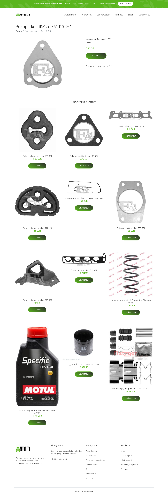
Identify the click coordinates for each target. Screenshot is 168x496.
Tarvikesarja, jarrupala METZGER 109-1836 (130, 388)
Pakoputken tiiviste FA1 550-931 (131, 228)
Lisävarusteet (103, 14)
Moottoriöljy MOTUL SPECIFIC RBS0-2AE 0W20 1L (37, 411)
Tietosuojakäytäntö (129, 464)
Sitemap (124, 469)
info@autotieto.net (59, 459)
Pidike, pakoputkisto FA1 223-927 (37, 300)
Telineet (119, 14)
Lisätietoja (96, 56)
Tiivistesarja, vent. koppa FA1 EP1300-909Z (84, 198)
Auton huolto (91, 451)
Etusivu (19, 31)
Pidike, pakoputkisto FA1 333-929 (37, 228)
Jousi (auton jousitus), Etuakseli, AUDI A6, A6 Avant (131, 301)
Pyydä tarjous (125, 4)
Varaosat (87, 14)
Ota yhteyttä (126, 455)
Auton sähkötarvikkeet (95, 460)
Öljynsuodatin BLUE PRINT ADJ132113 (84, 364)
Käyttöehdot (126, 460)
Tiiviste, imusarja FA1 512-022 (84, 270)
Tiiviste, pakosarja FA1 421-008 (130, 126)
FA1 (109, 39)
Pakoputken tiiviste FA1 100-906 (84, 156)
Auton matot (70, 14)
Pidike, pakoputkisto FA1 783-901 (37, 156)
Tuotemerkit (144, 14)
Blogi (130, 14)
